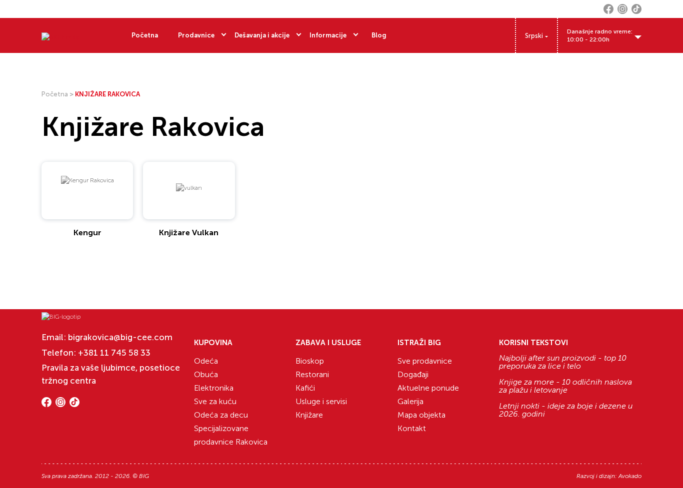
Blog (379, 35)
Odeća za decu (221, 415)
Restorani (312, 374)
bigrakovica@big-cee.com (120, 337)
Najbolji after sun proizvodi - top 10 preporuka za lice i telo (562, 362)
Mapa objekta (422, 415)
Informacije (328, 35)
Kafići (305, 388)
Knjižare (309, 415)
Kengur (88, 232)
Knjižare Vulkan (188, 232)
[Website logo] (61, 35)
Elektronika (214, 388)
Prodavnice (196, 35)
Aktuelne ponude (428, 388)
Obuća (206, 374)
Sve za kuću (215, 401)
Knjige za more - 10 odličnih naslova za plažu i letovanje (565, 386)
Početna (145, 35)
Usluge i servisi (321, 401)
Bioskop (310, 361)
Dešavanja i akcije (262, 35)
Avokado (630, 476)
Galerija (411, 401)
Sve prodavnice (425, 361)
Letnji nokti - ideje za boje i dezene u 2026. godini (565, 410)
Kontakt (412, 428)
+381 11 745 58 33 (114, 353)
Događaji (413, 374)
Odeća (206, 361)
